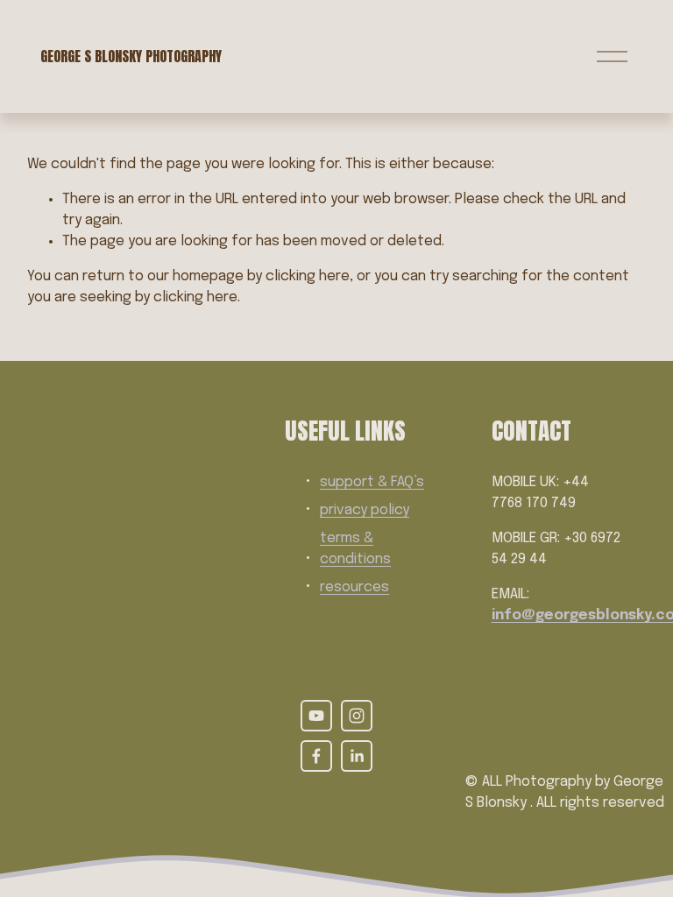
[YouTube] (316, 715)
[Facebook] (316, 756)
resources (354, 587)
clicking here (308, 276)
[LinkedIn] (356, 756)
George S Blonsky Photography (131, 56)
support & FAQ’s (372, 482)
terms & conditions (355, 549)
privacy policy (364, 510)
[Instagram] (356, 715)
